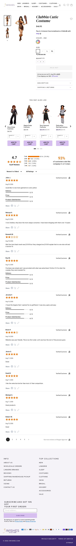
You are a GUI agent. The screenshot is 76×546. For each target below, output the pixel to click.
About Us (8, 463)
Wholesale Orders (13, 466)
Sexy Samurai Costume (44, 126)
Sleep (34, 3)
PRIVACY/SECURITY (49, 539)
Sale (56, 6)
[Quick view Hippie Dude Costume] (30, 114)
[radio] (38, 156)
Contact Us (9, 487)
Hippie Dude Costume (28, 126)
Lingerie (25, 3)
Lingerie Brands (11, 470)
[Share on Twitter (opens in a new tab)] (15, 206)
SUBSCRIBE (20, 515)
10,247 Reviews (14, 165)
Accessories (46, 6)
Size (38, 47)
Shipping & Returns (46, 87)
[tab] (35, 148)
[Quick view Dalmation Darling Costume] (62, 114)
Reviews (7, 473)
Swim (19, 6)
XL (52, 51)
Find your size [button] (42, 54)
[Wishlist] (68, 5)
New (19, 3)
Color (41, 38)
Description (43, 83)
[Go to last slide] (5, 126)
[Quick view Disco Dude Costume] (13, 115)
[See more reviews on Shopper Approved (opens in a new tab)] (18, 206)
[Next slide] (70, 126)
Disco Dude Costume (11, 128)
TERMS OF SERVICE (65, 539)
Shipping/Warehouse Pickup (17, 477)
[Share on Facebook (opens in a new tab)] (12, 206)
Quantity (40, 58)
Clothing (53, 3)
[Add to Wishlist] (71, 19)
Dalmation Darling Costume (61, 126)
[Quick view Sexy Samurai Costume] (46, 114)
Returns (8, 480)
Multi (38, 42)
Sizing (6, 484)
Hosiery (35, 6)
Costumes (43, 3)
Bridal (27, 6)
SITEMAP (69, 542)
